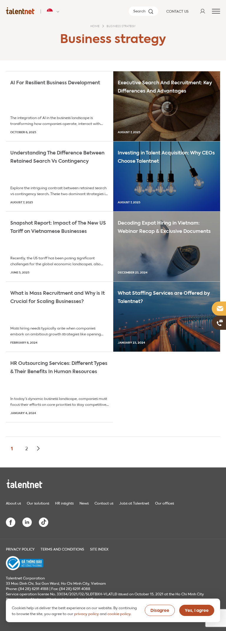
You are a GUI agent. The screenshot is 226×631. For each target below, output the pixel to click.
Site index (99, 548)
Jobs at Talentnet (134, 502)
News (84, 502)
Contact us (103, 502)
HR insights (64, 502)
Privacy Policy (20, 548)
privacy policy (86, 613)
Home (94, 26)
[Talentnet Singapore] (20, 10)
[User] (202, 11)
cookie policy (118, 613)
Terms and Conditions (62, 548)
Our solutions (38, 502)
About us (13, 502)
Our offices (164, 502)
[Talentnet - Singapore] (54, 11)
